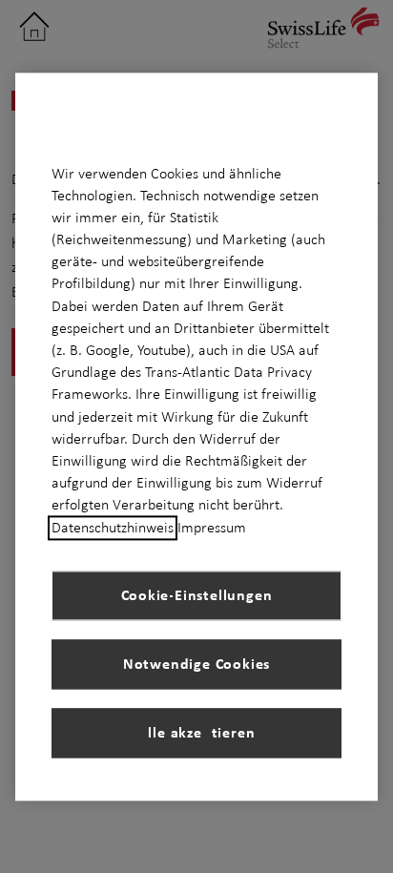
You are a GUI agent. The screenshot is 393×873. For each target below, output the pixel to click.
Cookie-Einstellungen (197, 595)
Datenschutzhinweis (113, 527)
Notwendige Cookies (196, 664)
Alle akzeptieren (197, 732)
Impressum (211, 527)
